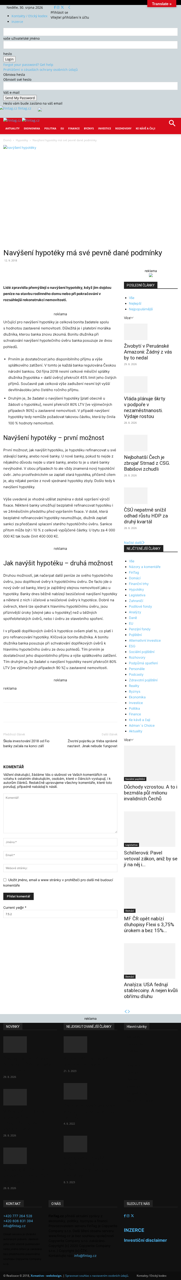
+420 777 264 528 (17, 1216)
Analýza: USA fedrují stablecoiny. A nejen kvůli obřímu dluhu (151, 990)
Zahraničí (136, 601)
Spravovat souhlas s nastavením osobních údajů (96, 1276)
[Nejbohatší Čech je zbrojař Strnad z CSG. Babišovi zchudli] (151, 443)
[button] (172, 125)
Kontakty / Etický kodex (29, 16)
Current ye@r (14, 907)
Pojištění (135, 635)
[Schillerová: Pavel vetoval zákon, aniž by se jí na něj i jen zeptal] (151, 829)
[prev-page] (125, 1012)
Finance (74, 128)
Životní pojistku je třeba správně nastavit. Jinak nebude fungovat (92, 743)
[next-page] (129, 1012)
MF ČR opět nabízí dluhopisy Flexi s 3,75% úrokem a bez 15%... (149, 924)
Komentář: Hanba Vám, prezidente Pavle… (88, 1061)
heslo (7, 53)
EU (62, 128)
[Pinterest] (58, 271)
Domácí (134, 578)
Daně (133, 618)
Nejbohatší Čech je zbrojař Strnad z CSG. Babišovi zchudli (147, 463)
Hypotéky (22, 140)
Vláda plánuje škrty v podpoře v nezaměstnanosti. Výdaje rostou (144, 407)
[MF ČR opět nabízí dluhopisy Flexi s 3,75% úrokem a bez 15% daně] (151, 895)
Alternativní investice (145, 640)
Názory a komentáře (144, 567)
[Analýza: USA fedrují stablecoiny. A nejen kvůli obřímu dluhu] (151, 961)
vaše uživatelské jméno (21, 38)
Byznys (89, 128)
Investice (104, 128)
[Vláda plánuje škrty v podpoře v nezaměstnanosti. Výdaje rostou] (151, 384)
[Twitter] (62, 7)
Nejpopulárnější (141, 309)
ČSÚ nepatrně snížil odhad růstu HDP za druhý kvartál (146, 516)
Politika (50, 128)
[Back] (69, 7)
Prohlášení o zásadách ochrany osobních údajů (40, 69)
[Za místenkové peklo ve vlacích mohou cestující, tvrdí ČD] (90, 1091)
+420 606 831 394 (18, 1221)
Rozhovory (123, 128)
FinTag (134, 572)
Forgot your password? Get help (28, 64)
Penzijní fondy (140, 629)
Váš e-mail (11, 92)
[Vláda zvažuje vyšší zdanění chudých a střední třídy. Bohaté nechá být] (90, 1144)
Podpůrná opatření (143, 663)
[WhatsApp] (69, 271)
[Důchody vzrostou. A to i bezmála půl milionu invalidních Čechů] (151, 763)
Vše (131, 298)
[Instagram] (58, 7)
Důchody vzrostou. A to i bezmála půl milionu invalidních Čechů (150, 793)
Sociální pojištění (141, 652)
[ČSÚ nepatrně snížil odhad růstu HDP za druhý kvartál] (151, 495)
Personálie (137, 669)
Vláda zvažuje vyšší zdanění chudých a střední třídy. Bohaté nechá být (86, 1167)
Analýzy (135, 612)
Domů (7, 140)
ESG (132, 646)
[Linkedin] (79, 271)
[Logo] (12, 120)
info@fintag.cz (14, 1226)
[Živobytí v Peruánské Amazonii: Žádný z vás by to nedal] (151, 332)
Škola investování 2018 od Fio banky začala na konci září (26, 743)
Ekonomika (32, 128)
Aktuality (12, 128)
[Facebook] (55, 7)
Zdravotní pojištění (143, 680)
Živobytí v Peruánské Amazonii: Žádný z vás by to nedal (148, 352)
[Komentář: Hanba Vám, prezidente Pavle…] (90, 1044)
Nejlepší (135, 303)
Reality (134, 686)
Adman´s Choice (142, 725)
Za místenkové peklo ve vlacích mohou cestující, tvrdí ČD (90, 1111)
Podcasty (136, 674)
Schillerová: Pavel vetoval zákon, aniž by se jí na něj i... (150, 858)
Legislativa (137, 595)
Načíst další (133, 543)
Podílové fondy (140, 606)
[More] (91, 271)
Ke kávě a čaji (145, 128)
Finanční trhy (139, 584)
